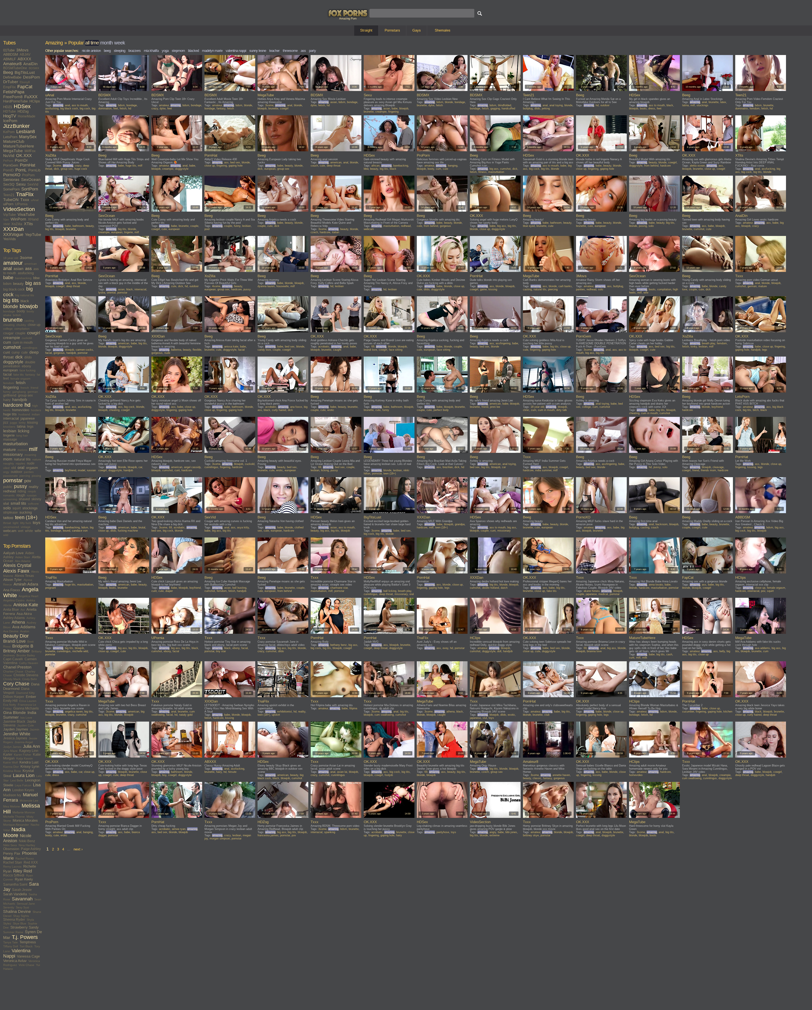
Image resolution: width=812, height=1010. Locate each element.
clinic (526, 410)
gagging (495, 108)
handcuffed (508, 108)
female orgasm (20, 378)
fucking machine (128, 530)
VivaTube (26, 214)
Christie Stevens (26, 675)
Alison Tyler (12, 580)
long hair (22, 435)
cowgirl (33, 333)
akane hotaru (591, 590)
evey (445, 648)
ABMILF (9, 59)
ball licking (389, 590)
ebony (26, 366)
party (312, 51)
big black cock (14, 289)
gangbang (19, 391)
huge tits (10, 414)
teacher (274, 51)
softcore (33, 503)
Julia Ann (31, 746)
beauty (18, 284)
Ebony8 (25, 82)
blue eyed (529, 225)
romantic (9, 495)
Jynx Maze (10, 750)
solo (7, 508)
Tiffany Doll (10, 946)
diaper (169, 590)
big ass (33, 283)
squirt (16, 508)
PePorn (8, 160)
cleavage (718, 467)
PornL (21, 170)
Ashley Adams (14, 618)
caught (337, 349)
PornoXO (12, 174)
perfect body (441, 410)
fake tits (18, 374)
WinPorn (18, 219)
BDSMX (34, 68)
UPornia (21, 204)
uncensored (11, 527)
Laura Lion (23, 775)
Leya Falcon (23, 785)
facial (7, 374)
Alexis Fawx (16, 571)
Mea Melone (11, 806)
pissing (36, 475)
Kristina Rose (12, 771)
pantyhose (442, 832)
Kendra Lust (28, 762)
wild (5, 535)
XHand (33, 219)
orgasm (32, 468)
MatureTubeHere (18, 146)
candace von (80, 530)
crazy (154, 108)
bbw (36, 278)
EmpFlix (9, 87)
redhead (9, 491)
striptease (10, 512)
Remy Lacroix (12, 866)
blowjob (29, 306)
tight (15, 523)
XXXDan (13, 229)
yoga (165, 51)
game (483, 289)
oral (21, 467)
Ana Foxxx (11, 590)
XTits (28, 224)
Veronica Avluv (15, 961)
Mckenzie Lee (29, 800)
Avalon (24, 631)
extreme (494, 835)
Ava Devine (10, 631)
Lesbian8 (25, 131)
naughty (8, 463)
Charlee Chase (13, 671)
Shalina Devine (17, 911)
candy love (264, 349)
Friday (7, 708)
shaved (24, 499)
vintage (25, 527)
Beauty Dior (16, 636)
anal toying (556, 105)
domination (105, 108)
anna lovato (656, 584)
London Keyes (23, 790)
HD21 (7, 107)
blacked (193, 51)
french (25, 387)
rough (20, 495)
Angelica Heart (28, 596)
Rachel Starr (12, 862)
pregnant (50, 587)
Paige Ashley (31, 849)
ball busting (239, 587)
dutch (504, 587)
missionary (13, 454)
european (10, 370)
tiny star (221, 651)
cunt (6, 352)
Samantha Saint (15, 884)
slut (6, 504)
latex (723, 102)
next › (78, 849)
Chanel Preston (17, 667)
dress (651, 108)
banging (452, 165)
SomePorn (11, 189)
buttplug (528, 108)
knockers (9, 426)
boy (164, 775)
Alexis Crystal (17, 565)
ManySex (28, 136)
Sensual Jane (26, 903)
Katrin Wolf (10, 762)
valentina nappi (236, 51)
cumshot (12, 347)
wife (38, 531)
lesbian (9, 431)
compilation (22, 328)
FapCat (24, 86)
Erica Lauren (27, 701)
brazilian (448, 467)
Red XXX (31, 862)
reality (33, 487)
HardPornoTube (15, 101)
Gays (416, 30)
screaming (10, 499)
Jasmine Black (14, 721)
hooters (36, 410)
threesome (290, 51)
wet (20, 531)
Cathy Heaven (28, 663)
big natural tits (24, 295)
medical (603, 594)
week (119, 42)
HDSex (22, 106)
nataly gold (185, 714)
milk (644, 657)
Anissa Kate (25, 604)
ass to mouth (80, 105)
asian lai (342, 771)
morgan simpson (220, 838)
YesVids (9, 239)
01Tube (9, 50)
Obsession (11, 849)
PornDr (21, 160)
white (29, 531)
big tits (11, 300)
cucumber (688, 711)
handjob (19, 399)
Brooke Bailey (25, 655)
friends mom (708, 470)
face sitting (395, 349)
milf (33, 449)
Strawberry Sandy (24, 927)
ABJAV (25, 54)
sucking (25, 512)
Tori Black (26, 946)
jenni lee (495, 406)
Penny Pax (11, 854)
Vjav (6, 219)
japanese (28, 418)
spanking (329, 832)
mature (9, 449)
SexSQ (8, 184)
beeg (107, 51)
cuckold (27, 338)
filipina (353, 708)
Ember (31, 697)
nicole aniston (91, 51)
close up (34, 325)
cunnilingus (29, 347)
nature (36, 459)
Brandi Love (14, 641)
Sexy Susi (22, 907)
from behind (651, 165)
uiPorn (8, 204)
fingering (11, 387)
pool (207, 229)
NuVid (8, 155)
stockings (30, 508)
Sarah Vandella (15, 894)
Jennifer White (16, 734)
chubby (21, 325)
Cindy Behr (29, 679)
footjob (389, 775)
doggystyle (13, 362)
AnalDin (30, 64)
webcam (9, 531)
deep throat (333, 165)
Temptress (27, 942)
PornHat (27, 165)
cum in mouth (23, 342)
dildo (28, 357)
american (30, 263)
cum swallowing (384, 714)
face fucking (27, 370)
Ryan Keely (24, 879)
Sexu (21, 184)
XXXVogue (13, 234)
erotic (330, 410)
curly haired (279, 410)
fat (38, 374)
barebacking (23, 278)
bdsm (7, 283)
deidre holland (490, 587)
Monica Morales (25, 820)
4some (216, 286)
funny (7, 391)
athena (450, 711)
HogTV (9, 116)
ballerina (176, 349)
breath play (708, 343)
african (375, 165)
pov (27, 480)
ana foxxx (296, 406)
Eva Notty (9, 704)
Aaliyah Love (13, 553)
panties (29, 472)
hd (27, 405)
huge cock (80, 168)
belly (722, 651)
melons (22, 450)
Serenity (8, 907)
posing (643, 225)
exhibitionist (284, 711)
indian (36, 414)
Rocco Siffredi (13, 875)
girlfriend (9, 395)
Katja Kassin (24, 758)
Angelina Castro (14, 600)
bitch (756, 410)
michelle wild (80, 651)
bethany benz (338, 644)
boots (643, 108)
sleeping (119, 51)
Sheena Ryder (14, 919)
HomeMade (26, 116)
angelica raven (74, 711)
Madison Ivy (12, 795)
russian (32, 495)
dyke (163, 108)
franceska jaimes (268, 835)
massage (10, 439)
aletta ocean (697, 165)
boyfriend (717, 406)
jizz (5, 422)
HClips (34, 101)
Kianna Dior (11, 766)
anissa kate (231, 346)
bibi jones (511, 832)
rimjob (32, 491)
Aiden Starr (22, 557)
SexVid (32, 184)
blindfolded (504, 105)
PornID (8, 170)
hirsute (232, 771)
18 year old (10, 258)
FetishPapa (13, 92)
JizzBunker (16, 126)
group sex (25, 395)
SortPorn (29, 189)
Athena (18, 622)
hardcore (13, 405)
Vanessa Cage (28, 956)
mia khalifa (151, 51)
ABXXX (24, 59)
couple (20, 333)
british (17, 315)
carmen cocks (84, 349)
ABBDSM (10, 54)
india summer (543, 470)
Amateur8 (12, 63)
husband (24, 414)
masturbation (15, 443)
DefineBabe (12, 77)
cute (24, 352)
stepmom (178, 51)
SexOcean (31, 179)
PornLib (34, 170)
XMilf (6, 224)
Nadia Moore (14, 832)
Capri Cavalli (13, 659)
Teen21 (8, 195)
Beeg (8, 72)
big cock (85, 108)
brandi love (370, 349)
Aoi (23, 609)
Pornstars (392, 30)
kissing (32, 422)
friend (34, 387)
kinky (22, 422)
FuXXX (30, 96)
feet (6, 378)
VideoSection (19, 209)
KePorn (9, 132)
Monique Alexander (16, 824)
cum (7, 342)
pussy (20, 486)
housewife (282, 286)
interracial (11, 418)
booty (21, 311)
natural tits (22, 459)
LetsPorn (10, 137)
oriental (111, 292)
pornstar (13, 480)
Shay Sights (21, 916)
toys (36, 522)
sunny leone (257, 51)
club (546, 714)
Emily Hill (10, 701)
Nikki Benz (27, 841)
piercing (24, 475)
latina (21, 426)
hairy (7, 400)
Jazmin (34, 729)
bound (66, 530)
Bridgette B (22, 646)
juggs (13, 422)
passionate (10, 475)
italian (335, 232)
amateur (13, 263)
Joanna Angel (24, 742)
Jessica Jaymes (15, 738)
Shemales (442, 30)
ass (28, 268)
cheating (9, 325)
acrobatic (323, 346)
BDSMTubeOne (15, 68)
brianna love (594, 651)
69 (372, 346)
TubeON (11, 199)
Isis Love (26, 717)
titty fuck (25, 523)
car (140, 467)
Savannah (22, 898)
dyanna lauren (266, 286)
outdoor (16, 472)
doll (499, 651)
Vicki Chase (26, 965)
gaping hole (236, 165)
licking (23, 431)
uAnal (34, 200)
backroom (662, 524)
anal (7, 268)
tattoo (8, 517)
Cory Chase (16, 683)
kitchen (727, 711)
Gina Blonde (14, 712)
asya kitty (243, 527)
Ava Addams (24, 627)
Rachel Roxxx (24, 858)
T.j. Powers (25, 937)
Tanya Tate (10, 942)
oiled (6, 468)
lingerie (9, 435)
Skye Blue (19, 923)
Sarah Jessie (22, 890)
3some (26, 257)
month (106, 42)
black (25, 301)
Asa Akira (24, 614)
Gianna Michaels (26, 708)
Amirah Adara (26, 584)
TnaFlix (25, 194)
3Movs (22, 50)
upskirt (276, 714)
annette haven (561, 775)
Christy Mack (12, 679)
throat (7, 523)
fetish (21, 382)
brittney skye (531, 835)
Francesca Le (27, 704)
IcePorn (10, 120)
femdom (8, 383)
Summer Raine (13, 932)
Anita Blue (11, 609)
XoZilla (16, 224)
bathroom (78, 225)
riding (22, 491)
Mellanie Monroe (23, 812)
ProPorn (28, 175)
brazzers (134, 51)
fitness (482, 172)
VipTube (9, 214)
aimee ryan (178, 829)
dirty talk (561, 410)
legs (30, 426)
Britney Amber (16, 651)
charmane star (339, 587)
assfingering (503, 343)
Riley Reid (22, 871)
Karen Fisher (22, 754)
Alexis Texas (24, 575)
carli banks (565, 286)
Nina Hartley (27, 845)
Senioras (11, 179)
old (13, 468)
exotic (511, 714)
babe (8, 277)
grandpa (460, 524)
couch (314, 165)
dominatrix (741, 108)
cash (669, 654)
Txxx (24, 199)
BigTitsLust (25, 72)
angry (493, 832)
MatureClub (13, 141)
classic (537, 778)
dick (19, 357)
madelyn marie (212, 51)
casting (29, 320)
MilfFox (30, 151)
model (81, 470)
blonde (10, 306)
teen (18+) (26, 517)
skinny (36, 499)
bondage (9, 311)
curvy (16, 352)
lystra (101, 292)
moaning (30, 454)
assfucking (26, 273)
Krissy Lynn (30, 767)
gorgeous (445, 225)
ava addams (762, 648)
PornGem (10, 165)
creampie (11, 337)
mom (7, 459)
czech (314, 232)
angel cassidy (192, 467)
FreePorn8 (13, 97)
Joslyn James (12, 746)
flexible (197, 349)
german (32, 391)
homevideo (20, 410)
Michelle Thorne (14, 816)
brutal (142, 527)
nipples (20, 463)
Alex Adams (22, 561)
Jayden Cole (25, 725)
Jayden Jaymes (15, 729)
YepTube (33, 234)
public (7, 487)
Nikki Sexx (10, 845)
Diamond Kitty (25, 692)
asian (18, 268)
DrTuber (10, 82)
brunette (13, 320)
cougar (8, 333)
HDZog (23, 111)
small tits (18, 503)
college (8, 328)
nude (30, 463)
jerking (546, 108)
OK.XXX (24, 155)
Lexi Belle (16, 780)
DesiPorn (31, 77)
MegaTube (13, 151)
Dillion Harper (13, 697)
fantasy (30, 374)
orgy (6, 472)
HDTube (9, 111)
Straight (366, 30)
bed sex (235, 162)
